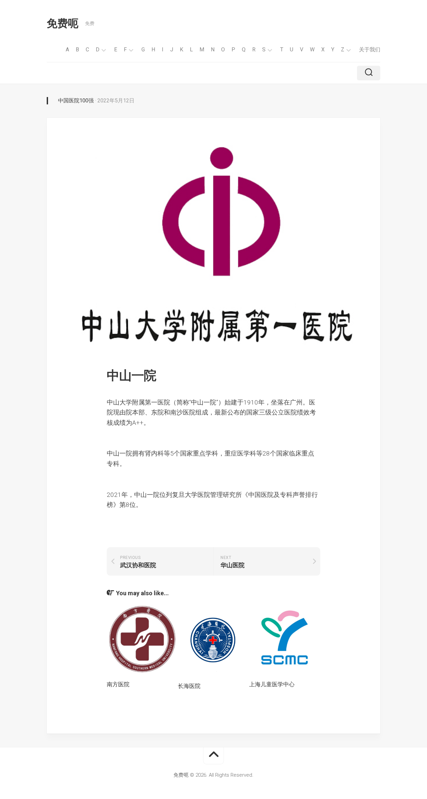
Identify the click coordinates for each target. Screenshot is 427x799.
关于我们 (369, 49)
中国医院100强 (76, 100)
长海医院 (189, 686)
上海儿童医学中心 (272, 684)
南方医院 (118, 684)
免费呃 (62, 23)
